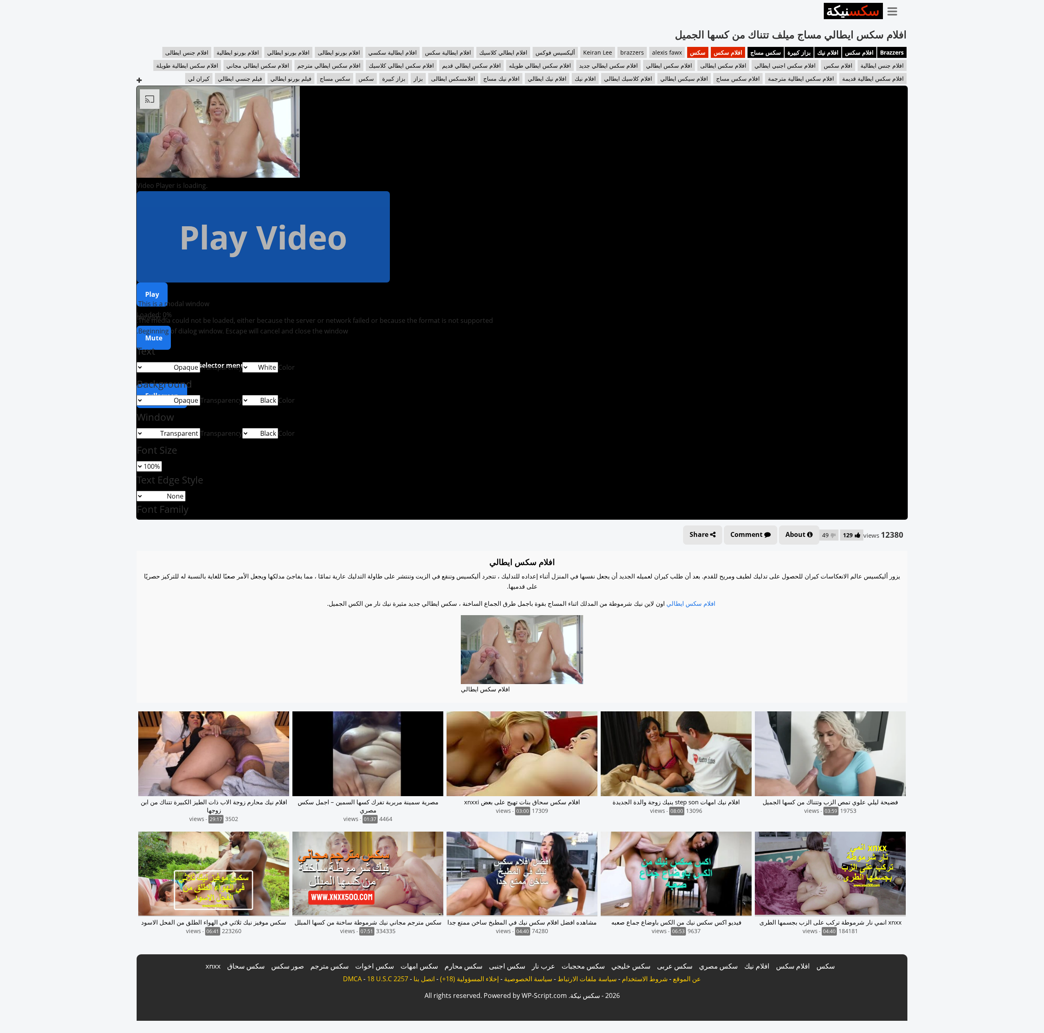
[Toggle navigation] (895, 10)
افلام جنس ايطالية (882, 65)
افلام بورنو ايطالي (288, 52)
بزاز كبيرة (799, 52)
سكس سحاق (246, 966)
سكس (698, 52)
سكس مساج (765, 52)
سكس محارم (463, 966)
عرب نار (543, 966)
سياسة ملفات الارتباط (587, 978)
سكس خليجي (630, 966)
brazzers (632, 52)
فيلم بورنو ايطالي (291, 78)
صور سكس (287, 966)
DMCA (352, 978)
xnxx (213, 966)
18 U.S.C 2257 (387, 978)
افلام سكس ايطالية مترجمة (801, 78)
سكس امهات (419, 966)
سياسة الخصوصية (528, 978)
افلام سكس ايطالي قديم (471, 65)
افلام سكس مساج (738, 78)
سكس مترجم (329, 966)
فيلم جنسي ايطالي (240, 78)
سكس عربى (674, 966)
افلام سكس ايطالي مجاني (257, 65)
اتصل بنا (424, 978)
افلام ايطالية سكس (448, 52)
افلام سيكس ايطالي (684, 78)
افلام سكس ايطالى (723, 65)
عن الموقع (687, 978)
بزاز (418, 78)
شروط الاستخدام (645, 978)
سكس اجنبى (507, 966)
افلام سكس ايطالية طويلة (187, 65)
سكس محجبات (583, 966)
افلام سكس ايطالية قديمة (873, 78)
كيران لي (199, 78)
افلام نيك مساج (501, 78)
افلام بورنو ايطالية (238, 52)
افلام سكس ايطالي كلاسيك (401, 65)
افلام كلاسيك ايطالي (628, 78)
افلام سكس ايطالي (669, 65)
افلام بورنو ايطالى (339, 52)
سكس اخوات (374, 966)
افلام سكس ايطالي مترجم (329, 65)
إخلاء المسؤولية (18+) (469, 978)
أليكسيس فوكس (555, 52)
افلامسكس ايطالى (453, 78)
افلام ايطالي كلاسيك (503, 52)
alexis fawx (667, 52)
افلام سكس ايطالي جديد (608, 65)
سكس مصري (718, 966)
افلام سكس (859, 52)
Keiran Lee (597, 52)
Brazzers (892, 52)
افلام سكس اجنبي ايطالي (785, 65)
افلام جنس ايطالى (186, 52)
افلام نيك (827, 52)
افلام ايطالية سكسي (392, 52)
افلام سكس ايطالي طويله (540, 65)
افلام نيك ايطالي (547, 78)
